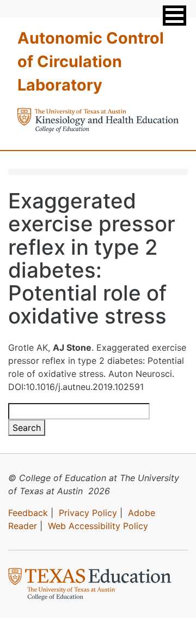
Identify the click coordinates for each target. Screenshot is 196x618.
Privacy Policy (88, 512)
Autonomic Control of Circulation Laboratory (90, 61)
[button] (174, 15)
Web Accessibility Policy (98, 525)
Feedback (28, 512)
